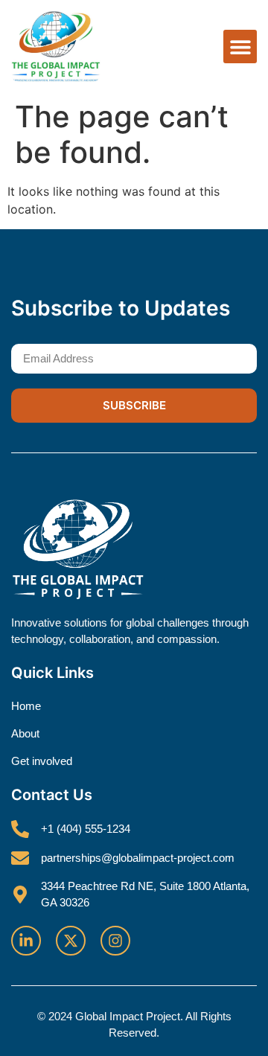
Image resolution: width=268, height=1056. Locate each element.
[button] (240, 46)
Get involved (41, 761)
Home (26, 706)
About (25, 733)
